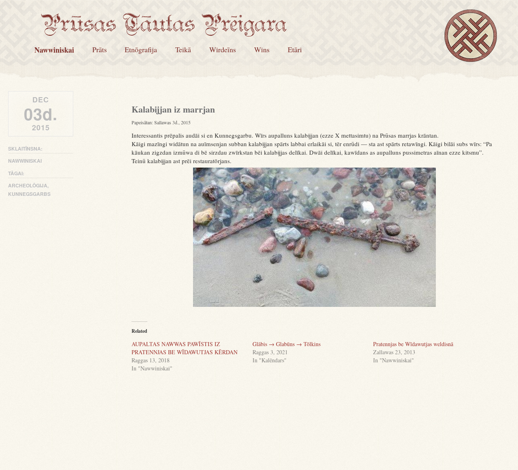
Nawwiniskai (54, 50)
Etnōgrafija (141, 49)
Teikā (183, 49)
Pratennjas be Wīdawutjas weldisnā (413, 344)
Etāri (295, 49)
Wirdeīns (222, 49)
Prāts (99, 49)
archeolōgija (27, 185)
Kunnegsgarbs (29, 194)
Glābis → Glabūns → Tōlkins (287, 344)
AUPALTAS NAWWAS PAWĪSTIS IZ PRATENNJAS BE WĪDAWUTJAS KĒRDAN (185, 348)
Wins (262, 49)
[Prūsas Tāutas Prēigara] (163, 31)
